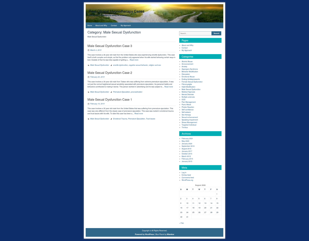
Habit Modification (188, 87)
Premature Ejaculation (121, 92)
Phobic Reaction (188, 107)
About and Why (101, 25)
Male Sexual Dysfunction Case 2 (110, 72)
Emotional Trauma (120, 118)
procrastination (136, 92)
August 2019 (186, 148)
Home (89, 25)
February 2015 (187, 159)
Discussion (186, 74)
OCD (183, 99)
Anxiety (184, 66)
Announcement (187, 64)
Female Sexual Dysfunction (192, 81)
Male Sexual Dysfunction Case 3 (110, 45)
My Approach (126, 25)
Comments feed (188, 177)
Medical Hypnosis (188, 92)
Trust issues (150, 118)
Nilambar (170, 234)
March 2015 (186, 156)
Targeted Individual (189, 125)
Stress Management (189, 122)
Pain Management (189, 102)
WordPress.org (187, 180)
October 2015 (187, 153)
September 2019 (188, 146)
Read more (134, 60)
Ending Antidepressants (191, 79)
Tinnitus (185, 127)
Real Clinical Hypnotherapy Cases (116, 11)
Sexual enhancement (190, 117)
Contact (114, 25)
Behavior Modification (190, 71)
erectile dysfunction (120, 65)
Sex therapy (186, 114)
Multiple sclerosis (188, 97)
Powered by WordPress (144, 234)
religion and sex (155, 65)
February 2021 (187, 138)
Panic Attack (186, 104)
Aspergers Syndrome (190, 69)
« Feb (181, 223)
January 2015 (187, 161)
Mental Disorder (188, 94)
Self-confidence (187, 109)
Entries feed (186, 175)
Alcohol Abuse (187, 61)
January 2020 (187, 143)
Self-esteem (186, 112)
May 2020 (185, 141)
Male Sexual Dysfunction (99, 65)
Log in (184, 172)
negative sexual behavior (138, 65)
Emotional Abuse (188, 76)
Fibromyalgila (187, 84)
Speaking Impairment (190, 120)
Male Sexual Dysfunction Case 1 (110, 99)
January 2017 (187, 151)
